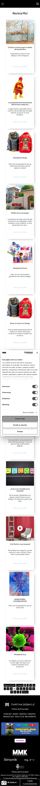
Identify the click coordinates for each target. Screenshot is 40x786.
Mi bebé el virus (20, 654)
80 (15, 692)
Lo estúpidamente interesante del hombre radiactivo (20, 103)
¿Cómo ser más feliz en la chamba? (20, 490)
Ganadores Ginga (20, 158)
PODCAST (8, 714)
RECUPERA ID (30, 717)
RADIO (15, 714)
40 (27, 689)
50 (30, 689)
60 (34, 689)
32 (21, 689)
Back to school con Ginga (20, 323)
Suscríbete (20, 740)
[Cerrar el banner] (37, 353)
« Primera (20, 685)
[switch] (35, 392)
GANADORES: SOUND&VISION (20, 600)
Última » (25, 692)
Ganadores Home (20, 268)
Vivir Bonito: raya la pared (20, 544)
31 (18, 689)
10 (30, 685)
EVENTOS (31, 714)
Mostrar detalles (28, 412)
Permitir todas (20, 419)
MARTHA (23, 714)
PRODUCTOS (8, 717)
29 (11, 689)
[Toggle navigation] (2, 3)
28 (8, 689)
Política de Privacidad (20, 772)
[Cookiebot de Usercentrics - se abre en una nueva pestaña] (25, 353)
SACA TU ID (19, 717)
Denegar (20, 431)
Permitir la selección (20, 425)
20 (34, 685)
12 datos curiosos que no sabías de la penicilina (20, 48)
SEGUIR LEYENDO (20, 66)
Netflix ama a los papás (20, 213)
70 (12, 692)
